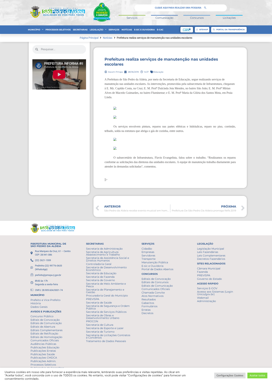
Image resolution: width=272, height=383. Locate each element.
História (36, 303)
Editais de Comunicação (46, 323)
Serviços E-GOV (207, 288)
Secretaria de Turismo (100, 331)
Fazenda (202, 271)
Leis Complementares (211, 255)
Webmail (203, 297)
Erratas (146, 309)
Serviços (132, 17)
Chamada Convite (153, 292)
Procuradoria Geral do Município (107, 295)
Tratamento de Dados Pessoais (106, 341)
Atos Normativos (153, 295)
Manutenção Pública (155, 262)
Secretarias (80, 29)
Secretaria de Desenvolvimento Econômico (106, 268)
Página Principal (89, 37)
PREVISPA (92, 299)
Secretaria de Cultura (99, 324)
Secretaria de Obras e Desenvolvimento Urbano (102, 316)
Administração (206, 301)
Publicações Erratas (43, 350)
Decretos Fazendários (211, 258)
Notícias (127, 29)
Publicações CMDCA (44, 357)
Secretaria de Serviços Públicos (106, 311)
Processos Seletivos (58, 29)
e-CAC (160, 29)
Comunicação (164, 17)
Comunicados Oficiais (45, 340)
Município (34, 29)
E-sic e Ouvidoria (144, 29)
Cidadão (147, 248)
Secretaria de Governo (100, 280)
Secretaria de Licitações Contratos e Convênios (108, 336)
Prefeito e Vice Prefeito (46, 300)
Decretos (147, 313)
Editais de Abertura (43, 326)
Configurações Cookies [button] (229, 375)
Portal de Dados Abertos (157, 269)
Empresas (148, 252)
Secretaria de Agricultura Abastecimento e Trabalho (103, 253)
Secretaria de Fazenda (100, 276)
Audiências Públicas (43, 343)
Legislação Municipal (210, 248)
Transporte (148, 258)
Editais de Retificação (44, 333)
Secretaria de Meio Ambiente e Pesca (106, 285)
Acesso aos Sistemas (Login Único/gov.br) (215, 293)
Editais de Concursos (155, 282)
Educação (158, 72)
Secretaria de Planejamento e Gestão (105, 291)
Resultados (149, 299)
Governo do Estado (209, 278)
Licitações (229, 17)
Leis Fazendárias (207, 252)
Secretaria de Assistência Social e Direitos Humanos (107, 259)
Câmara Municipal (208, 268)
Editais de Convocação (45, 319)
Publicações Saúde (43, 354)
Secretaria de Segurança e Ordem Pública (108, 307)
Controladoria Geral (98, 264)
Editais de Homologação (46, 337)
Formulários (149, 306)
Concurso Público (42, 316)
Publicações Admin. (43, 361)
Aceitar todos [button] (257, 375)
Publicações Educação (45, 347)
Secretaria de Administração (104, 248)
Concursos (197, 17)
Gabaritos (148, 302)
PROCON (92, 321)
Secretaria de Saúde (99, 302)
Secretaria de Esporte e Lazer (105, 328)
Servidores (148, 255)
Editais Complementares (47, 330)
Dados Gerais (39, 306)
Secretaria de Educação (101, 273)
